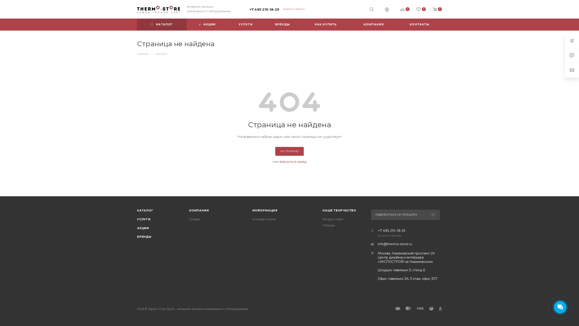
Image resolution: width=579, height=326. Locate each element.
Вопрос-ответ (333, 219)
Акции (143, 228)
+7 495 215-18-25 (264, 9)
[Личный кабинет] (387, 10)
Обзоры (329, 225)
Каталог (145, 210)
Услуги (144, 219)
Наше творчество (339, 210)
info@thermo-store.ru (395, 244)
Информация (265, 210)
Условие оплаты (264, 219)
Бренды (144, 236)
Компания (199, 210)
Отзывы (194, 219)
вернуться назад (293, 162)
